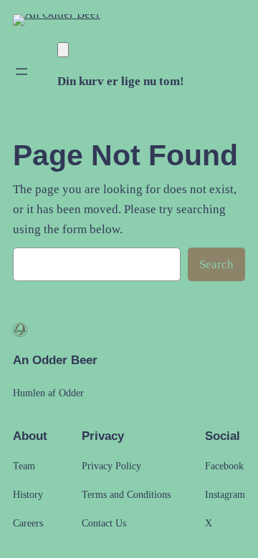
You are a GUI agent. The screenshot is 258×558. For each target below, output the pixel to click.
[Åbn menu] (21, 71)
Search (216, 264)
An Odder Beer (55, 360)
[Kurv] (63, 49)
